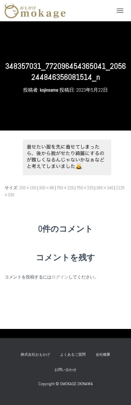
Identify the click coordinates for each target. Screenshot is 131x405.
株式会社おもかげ (35, 354)
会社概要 (103, 354)
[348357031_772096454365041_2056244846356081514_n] (65, 157)
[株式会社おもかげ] (37, 10)
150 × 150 (27, 187)
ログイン (60, 277)
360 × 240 (104, 187)
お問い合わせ (67, 369)
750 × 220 (65, 187)
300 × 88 (46, 187)
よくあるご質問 (73, 354)
